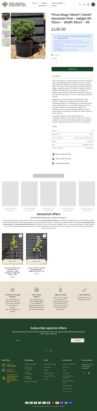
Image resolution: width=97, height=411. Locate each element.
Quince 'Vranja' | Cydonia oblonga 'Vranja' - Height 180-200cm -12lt (36, 269)
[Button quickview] (20, 236)
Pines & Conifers (49, 376)
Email (17, 340)
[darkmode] (93, 4)
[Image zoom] (28, 36)
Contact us (66, 373)
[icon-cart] (88, 4)
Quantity (54, 58)
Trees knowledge (30, 364)
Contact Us (11, 371)
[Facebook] (46, 350)
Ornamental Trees (50, 364)
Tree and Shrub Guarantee (68, 377)
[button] (72, 69)
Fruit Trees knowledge (28, 368)
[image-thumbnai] (6, 17)
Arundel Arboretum (44, 406)
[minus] (53, 63)
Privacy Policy (67, 388)
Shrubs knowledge (31, 381)
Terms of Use (67, 391)
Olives (46, 379)
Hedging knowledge (28, 377)
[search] (80, 4)
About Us (66, 367)
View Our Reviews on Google (12, 310)
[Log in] (84, 4)
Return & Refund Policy (68, 382)
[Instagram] (50, 350)
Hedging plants (49, 373)
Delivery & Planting (69, 364)
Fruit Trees (47, 367)
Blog (64, 370)
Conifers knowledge (28, 373)
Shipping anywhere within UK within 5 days (68, 41)
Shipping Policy (68, 386)
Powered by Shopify (58, 406)
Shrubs (46, 370)
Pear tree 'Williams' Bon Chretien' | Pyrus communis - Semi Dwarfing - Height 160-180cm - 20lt (12, 271)
